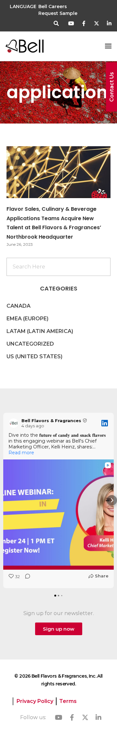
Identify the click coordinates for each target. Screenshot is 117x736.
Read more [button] (21, 453)
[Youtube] (71, 23)
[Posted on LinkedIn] (105, 423)
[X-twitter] (96, 23)
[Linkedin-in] (109, 23)
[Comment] (26, 578)
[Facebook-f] (84, 23)
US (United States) (34, 356)
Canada (18, 306)
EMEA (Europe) (27, 318)
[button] (56, 23)
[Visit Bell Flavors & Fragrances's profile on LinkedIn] (13, 423)
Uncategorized (30, 344)
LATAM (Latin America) (39, 331)
